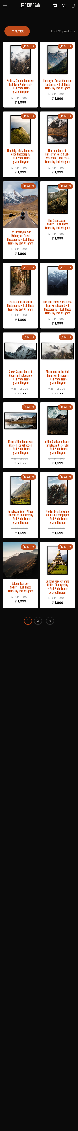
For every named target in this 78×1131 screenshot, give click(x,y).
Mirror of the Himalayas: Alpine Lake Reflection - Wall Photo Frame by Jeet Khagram (20, 447)
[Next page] (50, 621)
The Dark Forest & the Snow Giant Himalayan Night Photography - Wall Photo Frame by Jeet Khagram (57, 307)
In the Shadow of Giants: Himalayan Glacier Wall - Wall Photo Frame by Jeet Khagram (57, 447)
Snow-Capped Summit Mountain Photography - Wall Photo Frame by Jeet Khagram (21, 377)
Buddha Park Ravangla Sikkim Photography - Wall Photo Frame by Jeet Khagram (57, 587)
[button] (5, 5)
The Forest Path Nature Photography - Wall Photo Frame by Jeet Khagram (20, 305)
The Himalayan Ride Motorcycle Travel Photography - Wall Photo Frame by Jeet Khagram (20, 237)
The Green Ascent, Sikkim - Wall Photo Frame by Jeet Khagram (57, 224)
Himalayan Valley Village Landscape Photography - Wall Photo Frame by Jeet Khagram (20, 517)
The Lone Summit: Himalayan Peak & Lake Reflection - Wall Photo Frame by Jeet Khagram (57, 156)
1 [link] (28, 621)
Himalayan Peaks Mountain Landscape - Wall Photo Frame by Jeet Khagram (57, 84)
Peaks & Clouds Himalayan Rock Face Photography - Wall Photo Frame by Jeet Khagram (20, 86)
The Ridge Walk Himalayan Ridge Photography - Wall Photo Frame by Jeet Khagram (20, 156)
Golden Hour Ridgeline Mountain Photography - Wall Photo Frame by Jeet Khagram (57, 517)
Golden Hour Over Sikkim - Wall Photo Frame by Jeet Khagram (20, 587)
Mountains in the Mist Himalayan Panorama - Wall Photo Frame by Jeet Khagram (57, 377)
